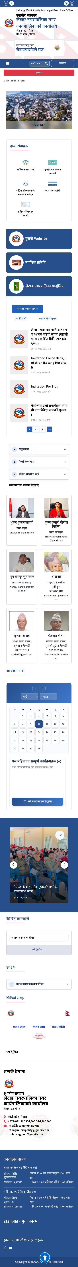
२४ (39, 740)
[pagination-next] (49, 429)
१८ (47, 732)
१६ (31, 732)
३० (31, 748)
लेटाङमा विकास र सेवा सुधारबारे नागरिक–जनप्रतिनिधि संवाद (36, 889)
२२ (23, 740)
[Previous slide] (9, 107)
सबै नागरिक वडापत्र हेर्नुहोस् (24, 485)
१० (39, 724)
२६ (55, 740)
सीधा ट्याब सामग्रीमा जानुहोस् (24, 934)
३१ (39, 748)
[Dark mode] (72, 3)
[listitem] (39, 339)
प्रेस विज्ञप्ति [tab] (20, 318)
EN (6, 3)
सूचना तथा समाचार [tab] (30, 308)
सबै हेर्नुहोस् (37, 950)
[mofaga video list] (39, 1028)
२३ (31, 740)
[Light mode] (66, 3)
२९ (23, 748)
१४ (14, 732)
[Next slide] (69, 107)
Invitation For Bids (15, 80)
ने (11, 3)
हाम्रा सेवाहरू (19, 146)
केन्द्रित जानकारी (17, 919)
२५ (47, 740)
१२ (55, 724)
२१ (15, 740)
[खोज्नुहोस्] (46, 63)
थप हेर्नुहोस (12, 1052)
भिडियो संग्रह (15, 998)
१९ (55, 732)
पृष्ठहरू (10, 967)
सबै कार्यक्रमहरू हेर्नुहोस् (40, 801)
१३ (63, 724)
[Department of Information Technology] (9, 23)
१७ (39, 732)
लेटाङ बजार (39, 125)
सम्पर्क (62, 63)
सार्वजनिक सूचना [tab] (48, 318)
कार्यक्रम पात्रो (15, 671)
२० (63, 732)
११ (47, 724)
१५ (23, 732)
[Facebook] (5, 1248)
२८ (15, 748)
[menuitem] (9, 3)
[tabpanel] (39, 380)
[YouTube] (10, 1248)
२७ (63, 740)
